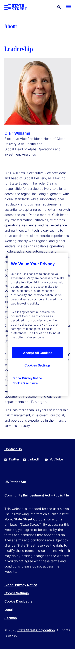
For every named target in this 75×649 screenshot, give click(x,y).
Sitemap (10, 618)
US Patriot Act (15, 482)
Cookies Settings (37, 365)
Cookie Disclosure (18, 601)
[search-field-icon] (59, 7)
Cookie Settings (16, 593)
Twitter (14, 459)
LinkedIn (34, 459)
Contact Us (13, 449)
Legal (8, 610)
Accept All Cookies (37, 353)
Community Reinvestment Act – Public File (36, 495)
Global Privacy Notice (20, 585)
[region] (38, 324)
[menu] (68, 7)
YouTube (56, 459)
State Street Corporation (36, 630)
